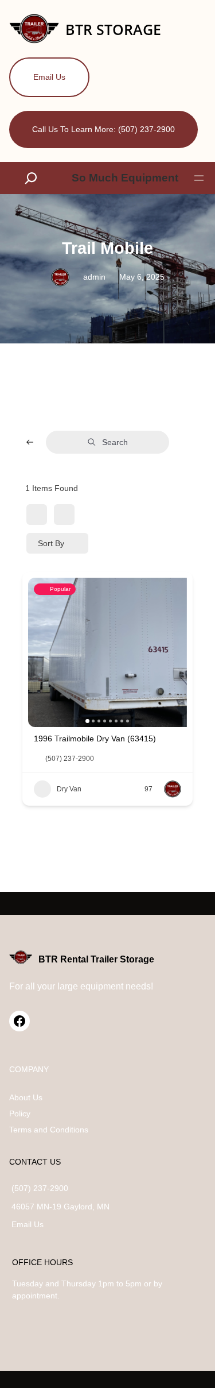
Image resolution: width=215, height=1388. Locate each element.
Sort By (51, 543)
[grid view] (36, 514)
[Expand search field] (33, 178)
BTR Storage (113, 29)
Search (115, 442)
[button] (42, 652)
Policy (19, 1113)
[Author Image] (172, 789)
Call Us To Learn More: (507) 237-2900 (103, 129)
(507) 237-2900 (69, 759)
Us (39, 1224)
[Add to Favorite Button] (177, 737)
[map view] (64, 514)
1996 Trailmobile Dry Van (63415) (95, 738)
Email (22, 1224)
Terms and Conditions (48, 1129)
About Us (25, 1097)
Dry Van (69, 789)
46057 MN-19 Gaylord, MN (60, 1206)
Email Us (49, 77)
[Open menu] (199, 178)
